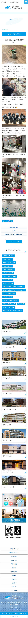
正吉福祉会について (14, 552)
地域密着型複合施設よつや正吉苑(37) (13, 286)
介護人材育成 (14, 571)
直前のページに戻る (14, 241)
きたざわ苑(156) (7, 266)
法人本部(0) (21, 303)
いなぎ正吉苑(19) (8, 259)
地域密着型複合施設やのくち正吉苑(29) (14, 290)
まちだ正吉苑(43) (8, 279)
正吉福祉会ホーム (14, 548)
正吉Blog (14, 586)
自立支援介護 (14, 556)
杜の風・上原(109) (8, 283)
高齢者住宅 (14, 564)
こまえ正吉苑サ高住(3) (9, 303)
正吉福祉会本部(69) (8, 255)
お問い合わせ (14, 590)
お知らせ (14, 583)
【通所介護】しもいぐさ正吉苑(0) (12, 310)
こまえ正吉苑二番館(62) (9, 276)
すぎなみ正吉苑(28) (8, 269)
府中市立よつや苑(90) (9, 262)
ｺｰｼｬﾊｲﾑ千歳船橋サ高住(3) (10, 300)
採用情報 (14, 575)
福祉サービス (14, 560)
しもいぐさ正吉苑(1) (8, 307)
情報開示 (14, 579)
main (14, 230)
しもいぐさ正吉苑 (14, 34)
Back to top (14, 616)
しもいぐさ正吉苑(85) (9, 293)
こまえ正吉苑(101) (8, 273)
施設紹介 (14, 567)
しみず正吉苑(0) (7, 297)
